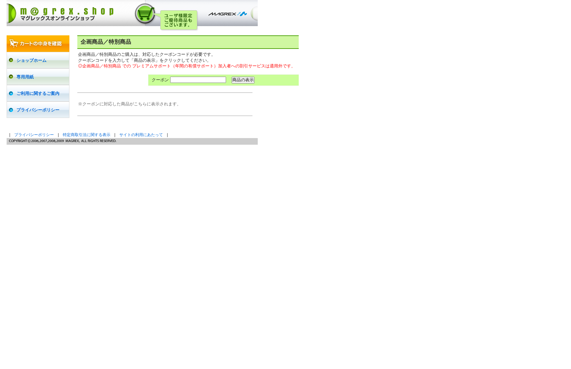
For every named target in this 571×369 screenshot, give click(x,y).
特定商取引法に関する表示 (86, 135)
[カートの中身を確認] (38, 43)
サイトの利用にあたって (141, 135)
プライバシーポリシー (34, 135)
